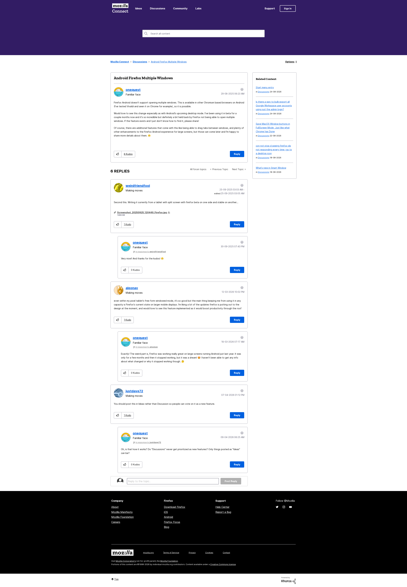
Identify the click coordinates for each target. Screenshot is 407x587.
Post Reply (231, 481)
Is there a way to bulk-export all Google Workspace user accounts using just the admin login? (274, 105)
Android (168, 517)
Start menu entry (265, 87)
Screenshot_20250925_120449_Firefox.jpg (142, 212)
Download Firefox (174, 507)
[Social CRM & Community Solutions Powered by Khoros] (288, 580)
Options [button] (289, 61)
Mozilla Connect (120, 8)
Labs (198, 8)
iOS (166, 512)
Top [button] (116, 579)
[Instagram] (283, 507)
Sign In (288, 8)
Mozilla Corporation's (126, 561)
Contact (226, 552)
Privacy (192, 552)
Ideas (138, 8)
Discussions (157, 8)
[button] (117, 154)
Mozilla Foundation (122, 517)
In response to (150, 251)
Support (270, 8)
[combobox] (203, 33)
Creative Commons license (223, 564)
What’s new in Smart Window (271, 167)
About (115, 507)
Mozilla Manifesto (122, 512)
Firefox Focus (172, 522)
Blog (166, 527)
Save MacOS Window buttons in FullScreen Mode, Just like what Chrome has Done (273, 127)
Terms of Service (171, 552)
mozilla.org (148, 552)
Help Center (222, 507)
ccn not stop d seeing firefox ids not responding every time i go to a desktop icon (274, 149)
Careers (115, 522)
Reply (237, 154)
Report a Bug (223, 512)
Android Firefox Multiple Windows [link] (169, 61)
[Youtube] (290, 507)
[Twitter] (277, 507)
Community (180, 8)
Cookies (209, 552)
